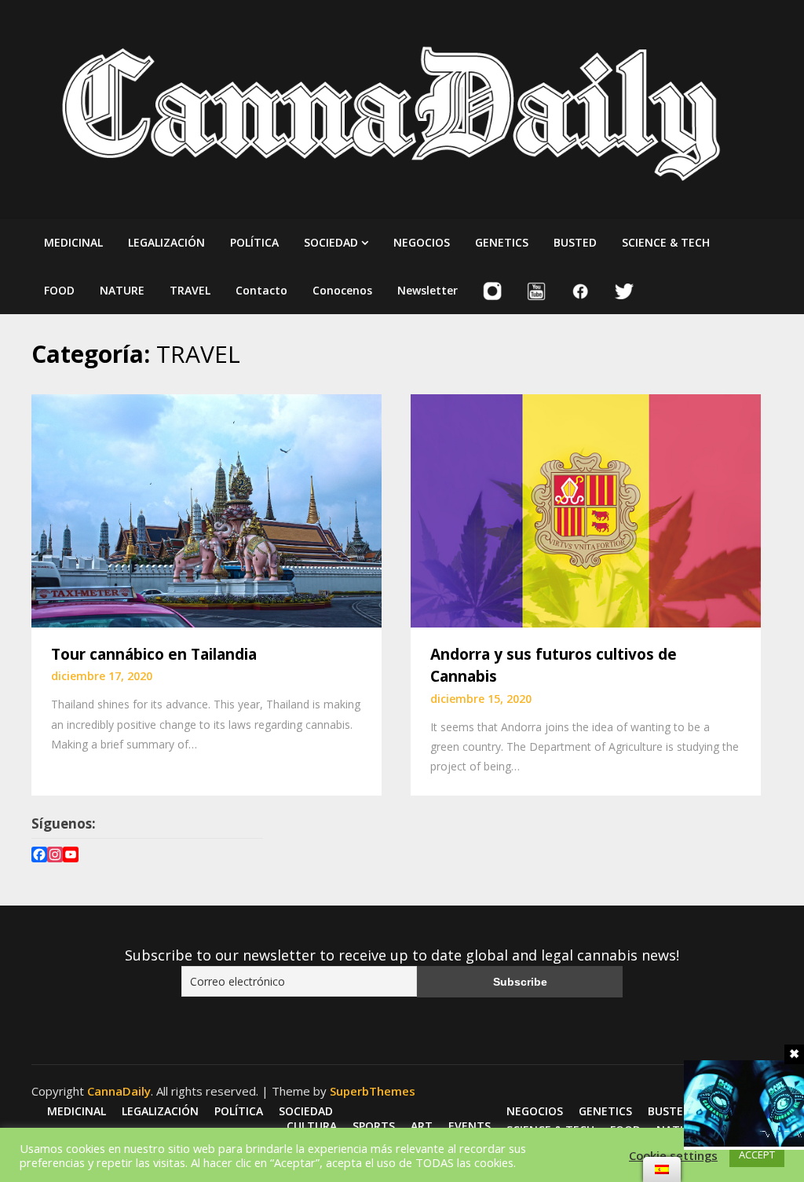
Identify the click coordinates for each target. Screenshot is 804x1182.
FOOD (59, 290)
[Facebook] (39, 856)
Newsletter (427, 290)
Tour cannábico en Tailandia (154, 654)
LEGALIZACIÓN (166, 242)
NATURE (122, 290)
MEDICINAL (73, 242)
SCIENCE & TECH (666, 242)
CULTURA (312, 1126)
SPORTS (374, 1126)
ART (422, 1126)
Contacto (261, 290)
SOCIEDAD (331, 242)
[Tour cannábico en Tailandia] (206, 509)
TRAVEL (190, 290)
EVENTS (469, 1126)
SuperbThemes (372, 1091)
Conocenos (342, 290)
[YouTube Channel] (71, 856)
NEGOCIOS (421, 242)
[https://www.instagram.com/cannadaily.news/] (55, 856)
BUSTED (575, 242)
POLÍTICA (254, 242)
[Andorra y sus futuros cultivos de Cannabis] (586, 509)
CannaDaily (119, 1091)
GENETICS (501, 242)
